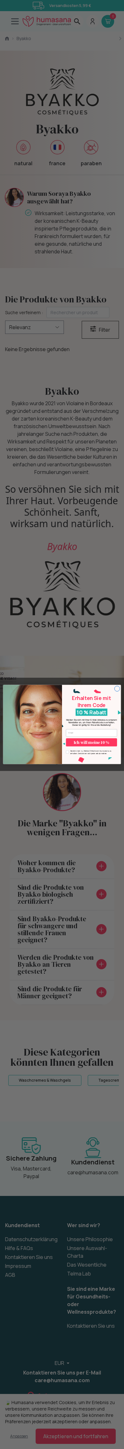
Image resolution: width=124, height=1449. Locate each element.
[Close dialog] (117, 688)
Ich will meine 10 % (91, 742)
